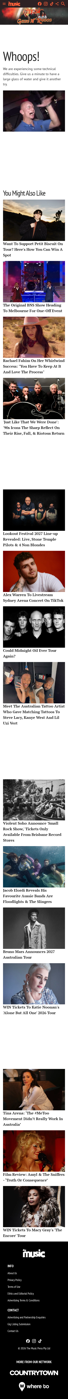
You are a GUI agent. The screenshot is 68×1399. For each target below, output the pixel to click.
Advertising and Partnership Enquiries (27, 1317)
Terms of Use (14, 1286)
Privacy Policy (15, 1279)
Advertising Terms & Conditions (23, 1300)
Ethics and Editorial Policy (21, 1293)
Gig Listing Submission (19, 1324)
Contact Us (13, 1330)
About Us (12, 1273)
